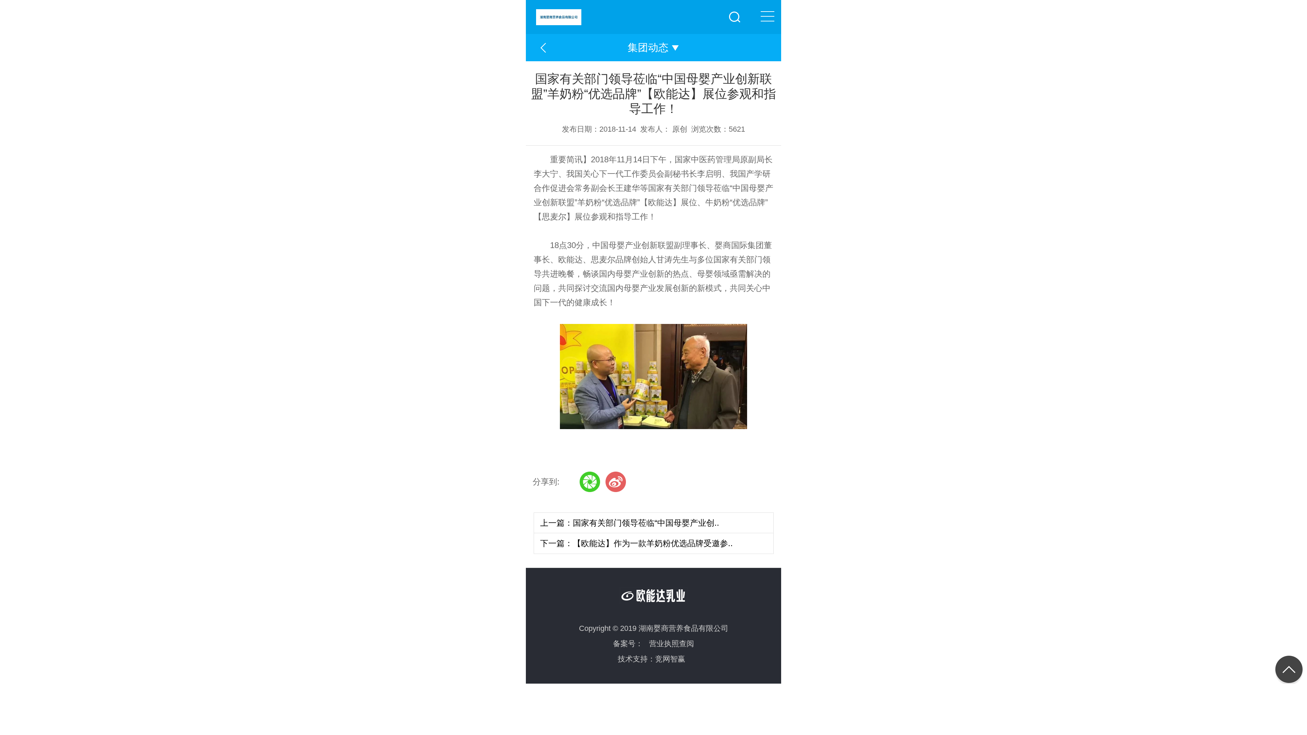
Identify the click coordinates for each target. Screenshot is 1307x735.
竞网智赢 (670, 659)
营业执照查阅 (671, 643)
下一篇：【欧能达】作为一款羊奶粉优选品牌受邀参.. (636, 543)
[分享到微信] (590, 482)
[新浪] (616, 482)
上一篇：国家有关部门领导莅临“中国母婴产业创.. (629, 522)
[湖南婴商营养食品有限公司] (658, 12)
